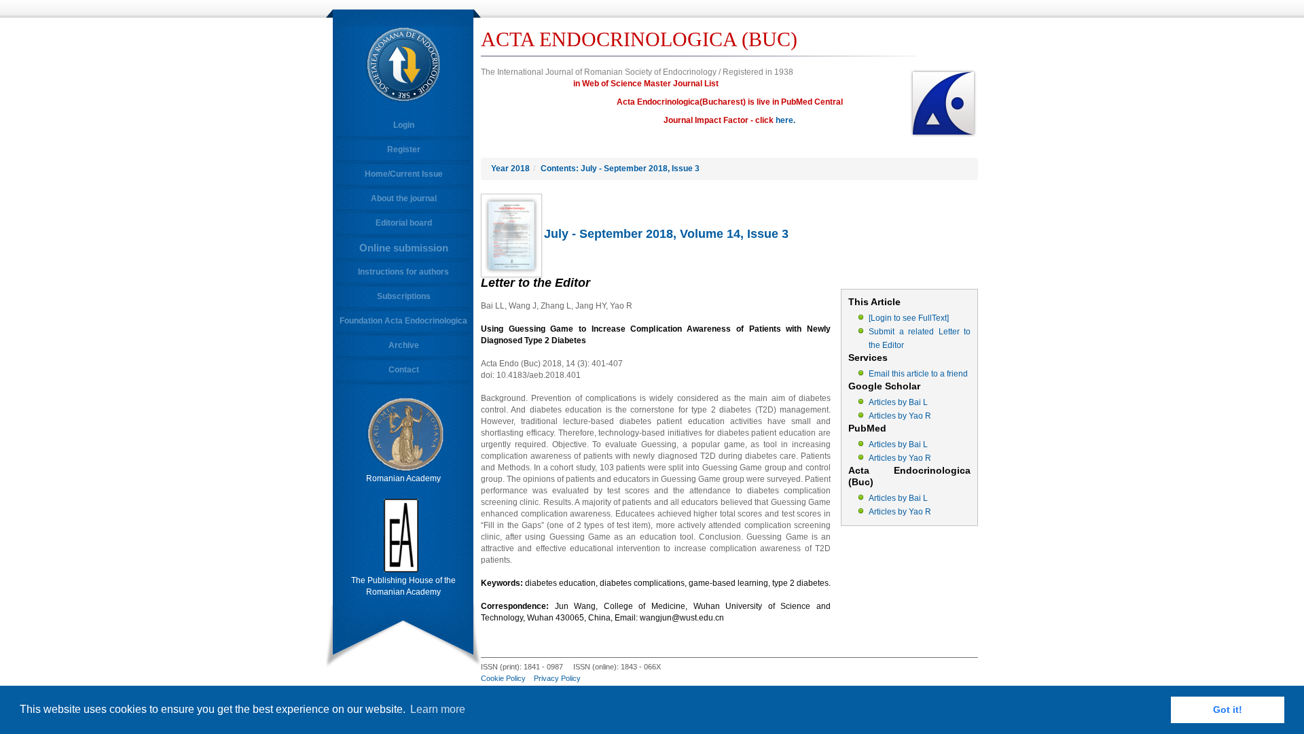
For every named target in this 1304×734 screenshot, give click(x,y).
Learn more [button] (437, 709)
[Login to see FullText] (909, 318)
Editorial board (404, 223)
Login (403, 125)
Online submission (403, 248)
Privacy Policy (557, 678)
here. (785, 120)
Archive (403, 345)
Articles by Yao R (900, 416)
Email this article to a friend (918, 374)
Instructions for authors (403, 272)
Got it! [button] (1227, 709)
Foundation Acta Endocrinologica (403, 321)
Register (403, 149)
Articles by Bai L (898, 402)
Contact (403, 369)
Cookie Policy (503, 678)
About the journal (404, 198)
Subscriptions (404, 296)
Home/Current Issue (404, 174)
